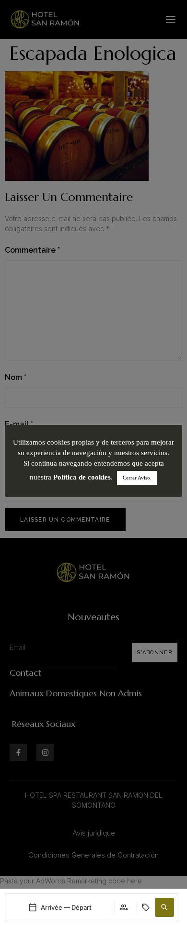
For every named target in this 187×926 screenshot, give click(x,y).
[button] (164, 907)
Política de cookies (82, 477)
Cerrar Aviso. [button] (137, 477)
